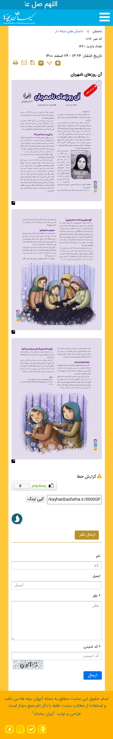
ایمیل (96, 576)
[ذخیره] (32, 62)
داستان (97, 31)
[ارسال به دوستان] (24, 62)
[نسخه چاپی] (15, 62)
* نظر (96, 596)
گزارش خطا (86, 477)
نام (98, 556)
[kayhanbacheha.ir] (14, 17)
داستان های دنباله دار (69, 31)
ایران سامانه (43, 714)
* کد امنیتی (91, 647)
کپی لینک (36, 499)
